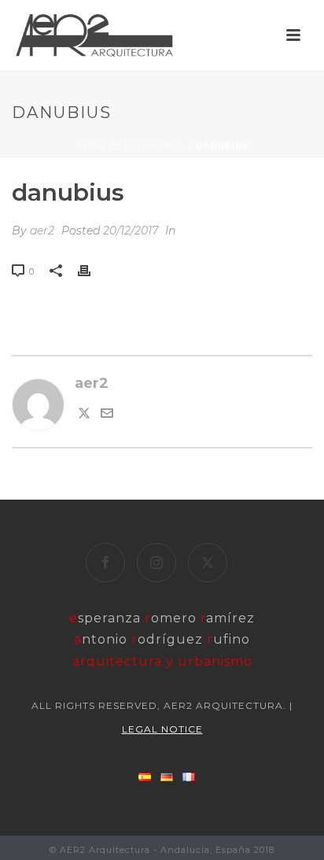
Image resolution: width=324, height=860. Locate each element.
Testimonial (151, 146)
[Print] (92, 270)
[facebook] (105, 562)
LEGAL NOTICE (162, 729)
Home (91, 146)
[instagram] (156, 562)
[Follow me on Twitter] (84, 414)
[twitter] (207, 562)
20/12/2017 (130, 230)
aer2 (42, 230)
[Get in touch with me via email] (107, 414)
